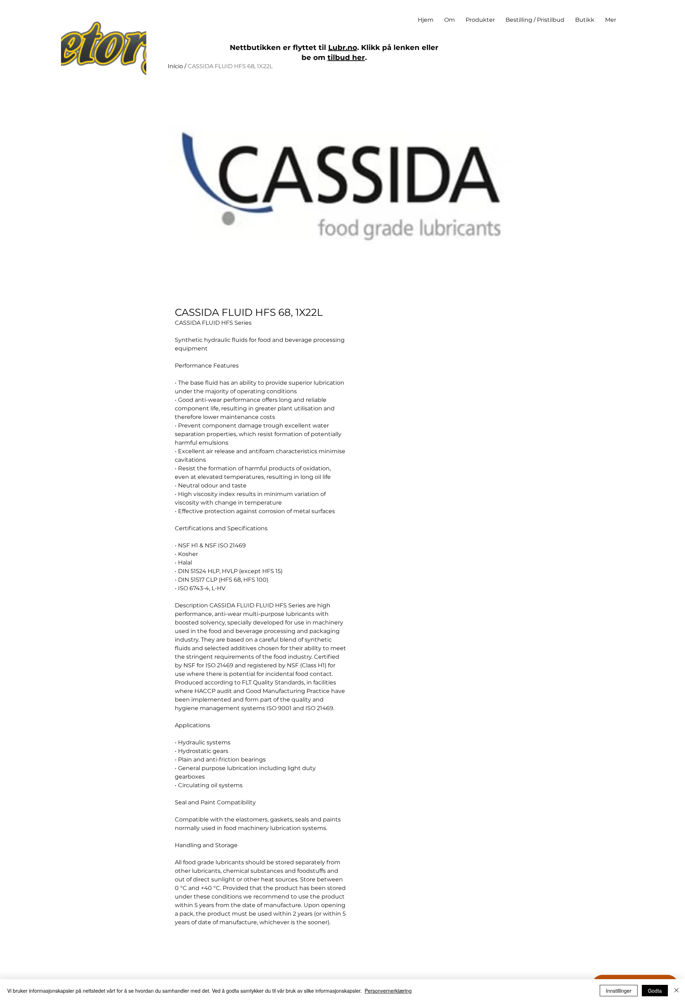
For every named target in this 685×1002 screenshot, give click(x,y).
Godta (655, 990)
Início (175, 66)
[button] (480, 20)
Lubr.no (342, 47)
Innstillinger (618, 990)
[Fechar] (676, 990)
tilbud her (346, 57)
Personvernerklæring (388, 990)
